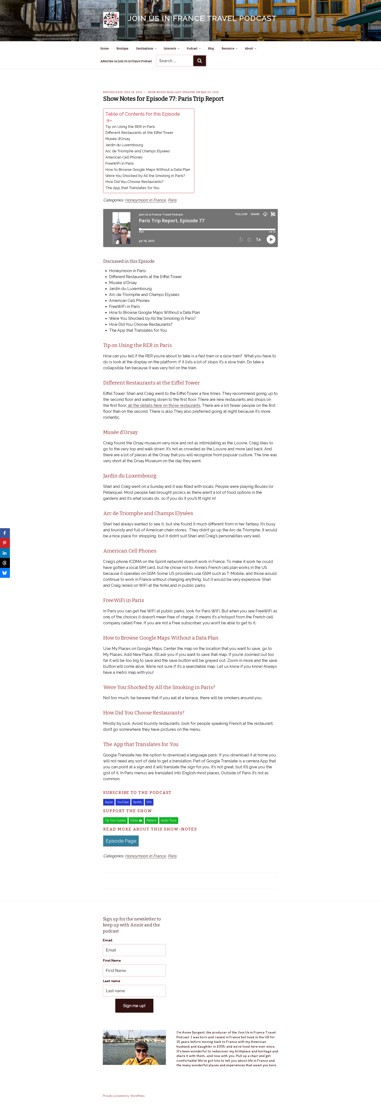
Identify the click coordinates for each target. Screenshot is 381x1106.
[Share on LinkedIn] (5, 553)
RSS (149, 802)
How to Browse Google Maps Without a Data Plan (147, 169)
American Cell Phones (124, 157)
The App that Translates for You (132, 188)
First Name (112, 960)
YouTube (123, 802)
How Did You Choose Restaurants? (134, 182)
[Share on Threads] (5, 563)
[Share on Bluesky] (5, 573)
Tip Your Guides (115, 820)
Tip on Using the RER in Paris (130, 127)
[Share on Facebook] (5, 533)
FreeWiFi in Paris (119, 163)
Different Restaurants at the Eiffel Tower (139, 133)
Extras (134, 820)
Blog (211, 48)
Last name (111, 980)
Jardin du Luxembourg (124, 145)
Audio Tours (168, 820)
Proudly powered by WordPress (124, 1095)
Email (108, 940)
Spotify (137, 802)
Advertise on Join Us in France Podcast (126, 61)
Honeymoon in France (145, 200)
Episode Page (121, 841)
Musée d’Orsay (117, 139)
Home (104, 48)
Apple (109, 802)
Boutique (122, 48)
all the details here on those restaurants (163, 405)
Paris (172, 200)
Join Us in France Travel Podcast (202, 18)
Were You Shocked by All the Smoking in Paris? (145, 176)
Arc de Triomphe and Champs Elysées (137, 151)
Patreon (151, 820)
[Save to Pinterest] (5, 543)
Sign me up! (134, 1005)
